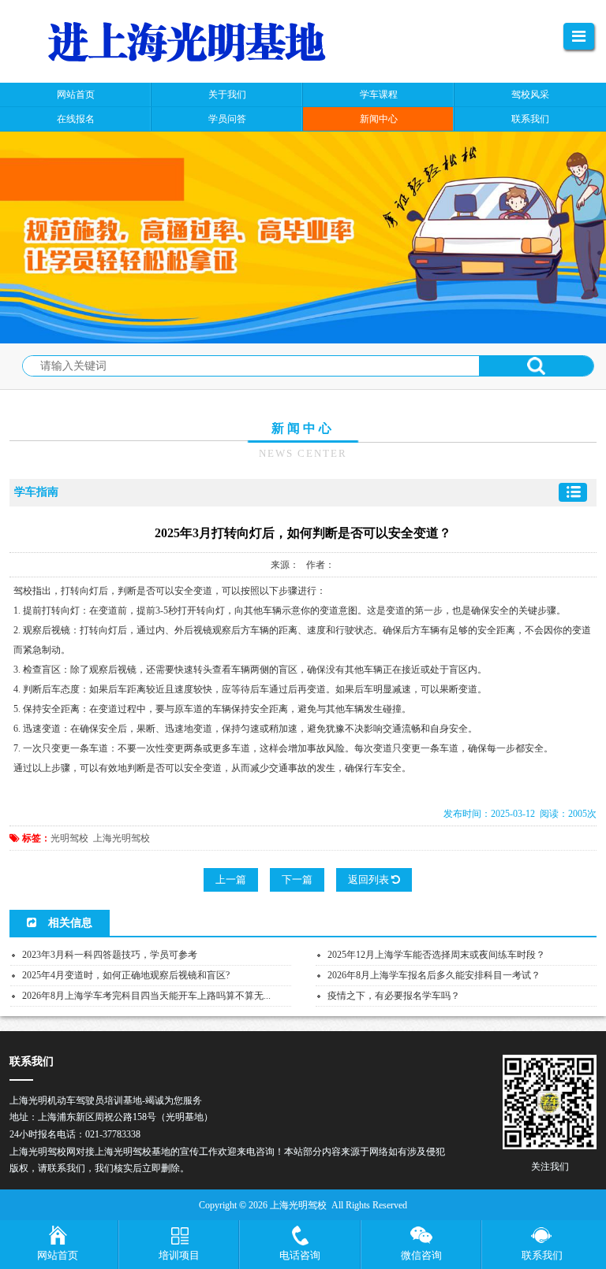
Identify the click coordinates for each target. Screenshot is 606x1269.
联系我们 (542, 1255)
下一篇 (297, 879)
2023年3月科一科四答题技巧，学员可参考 (109, 954)
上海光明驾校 (121, 838)
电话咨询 (299, 1255)
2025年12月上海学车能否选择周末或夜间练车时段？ (436, 954)
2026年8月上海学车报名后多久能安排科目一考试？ (434, 975)
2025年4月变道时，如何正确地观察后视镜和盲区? (126, 975)
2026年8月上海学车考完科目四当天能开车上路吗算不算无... (146, 995)
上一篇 (230, 879)
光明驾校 (69, 838)
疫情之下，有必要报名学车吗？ (393, 995)
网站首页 (57, 1255)
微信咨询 (421, 1255)
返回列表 (369, 879)
